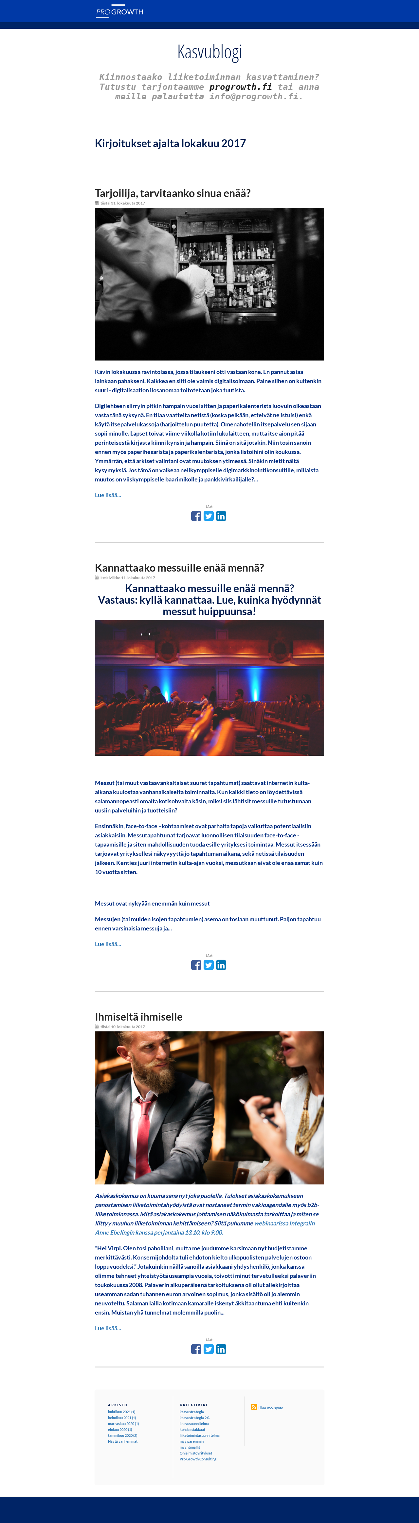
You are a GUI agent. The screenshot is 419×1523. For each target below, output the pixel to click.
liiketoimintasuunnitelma (200, 1435)
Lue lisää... (108, 494)
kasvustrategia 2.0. (195, 1418)
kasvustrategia (192, 1412)
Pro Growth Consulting (198, 1459)
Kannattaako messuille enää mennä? (179, 567)
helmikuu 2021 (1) (122, 1418)
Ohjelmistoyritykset (196, 1453)
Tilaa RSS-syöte (270, 1408)
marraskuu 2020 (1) (123, 1423)
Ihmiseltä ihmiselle (139, 1016)
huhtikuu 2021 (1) (121, 1412)
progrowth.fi (241, 87)
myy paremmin (192, 1441)
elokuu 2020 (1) (120, 1429)
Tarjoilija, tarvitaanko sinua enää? (172, 192)
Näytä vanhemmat (122, 1441)
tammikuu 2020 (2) (122, 1435)
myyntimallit (190, 1447)
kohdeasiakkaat (192, 1429)
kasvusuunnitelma (194, 1423)
